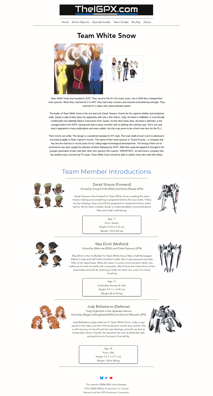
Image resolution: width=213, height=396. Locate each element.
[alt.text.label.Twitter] (106, 377)
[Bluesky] (101, 377)
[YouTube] (111, 377)
